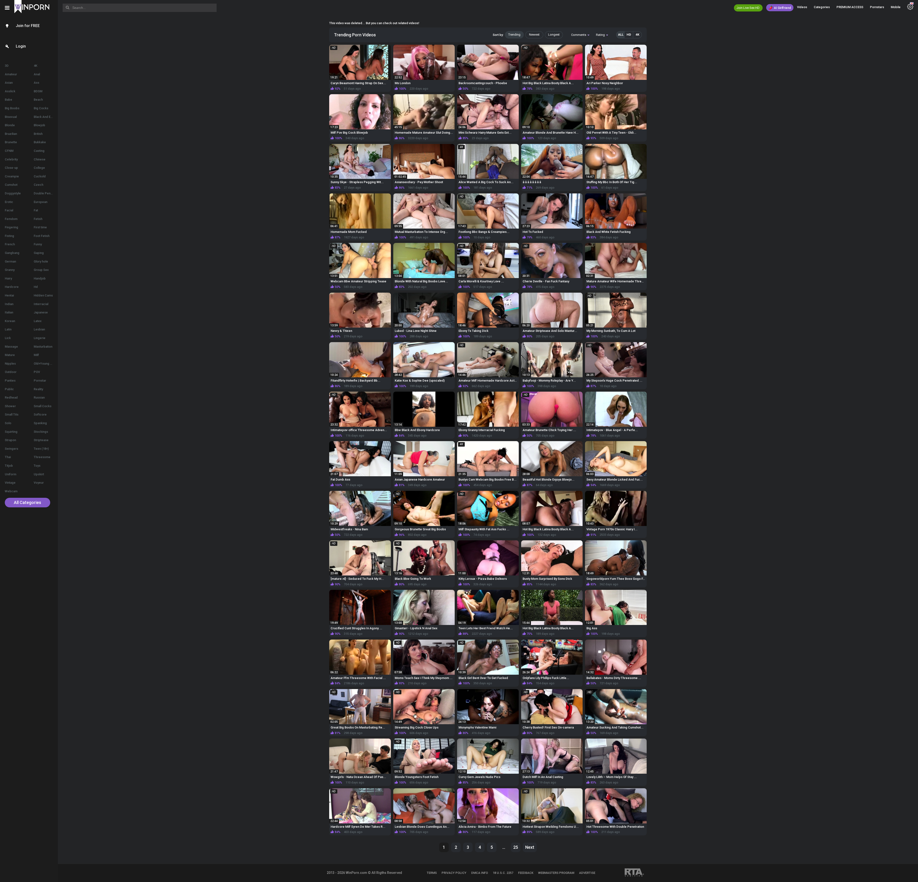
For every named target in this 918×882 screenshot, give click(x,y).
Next (529, 847)
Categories (822, 7)
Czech (38, 184)
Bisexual (11, 117)
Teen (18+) (41, 448)
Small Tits (11, 414)
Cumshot (11, 184)
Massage (11, 346)
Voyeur (39, 482)
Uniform (10, 474)
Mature (10, 355)
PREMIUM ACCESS (849, 7)
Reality (38, 389)
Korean (10, 321)
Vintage (10, 482)
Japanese (41, 312)
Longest (554, 34)
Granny (10, 270)
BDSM (38, 91)
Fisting (9, 236)
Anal (37, 74)
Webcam (11, 491)
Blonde (10, 125)
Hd (36, 287)
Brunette (11, 142)
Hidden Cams (43, 295)
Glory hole (41, 261)
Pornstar (40, 380)
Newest (534, 34)
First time (40, 227)
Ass (36, 82)
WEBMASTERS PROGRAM (556, 873)
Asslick (10, 91)
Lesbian (39, 329)
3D (7, 65)
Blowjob (39, 125)
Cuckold (40, 176)
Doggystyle (13, 193)
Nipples (10, 363)
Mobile (896, 7)
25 (515, 847)
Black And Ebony (45, 117)
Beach (38, 99)
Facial (9, 210)
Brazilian (11, 134)
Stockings (41, 431)
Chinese (39, 159)
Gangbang (12, 253)
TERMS (432, 873)
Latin (8, 329)
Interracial (41, 304)
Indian (9, 304)
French (10, 244)
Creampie (12, 176)
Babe (8, 99)
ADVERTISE (587, 873)
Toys (37, 465)
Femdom (11, 219)
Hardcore (12, 287)
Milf (36, 355)
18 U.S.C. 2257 (503, 873)
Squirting (11, 431)
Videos (802, 7)
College (39, 168)
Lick (8, 338)
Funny (38, 244)
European (40, 202)
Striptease (41, 440)
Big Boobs (12, 108)
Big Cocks (41, 108)
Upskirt (39, 474)
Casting (39, 151)
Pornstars (877, 7)
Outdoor (10, 372)
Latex (38, 321)
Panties (10, 380)
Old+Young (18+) (45, 363)
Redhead (11, 397)
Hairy (8, 278)
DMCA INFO (479, 873)
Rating (600, 35)
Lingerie (39, 338)
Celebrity (11, 159)
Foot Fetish (41, 236)
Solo (8, 423)
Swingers (11, 448)
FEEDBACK (525, 873)
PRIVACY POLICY (454, 873)
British (38, 134)
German (10, 261)
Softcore (40, 414)
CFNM (9, 151)
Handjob (40, 278)
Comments (578, 35)
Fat (36, 210)
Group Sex (41, 270)
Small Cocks (42, 406)
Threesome (42, 457)
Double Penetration (46, 193)
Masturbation (43, 346)
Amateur (11, 74)
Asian (9, 82)
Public (9, 389)
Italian (9, 312)
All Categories (27, 502)
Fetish (38, 219)
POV (37, 372)
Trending (514, 34)
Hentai (9, 295)
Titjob (9, 465)
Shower (10, 406)
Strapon (10, 440)
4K (35, 65)
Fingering (11, 227)
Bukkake (40, 142)
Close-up (11, 168)
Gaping (39, 253)
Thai (8, 457)
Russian (39, 397)
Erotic (9, 202)
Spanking (40, 423)
